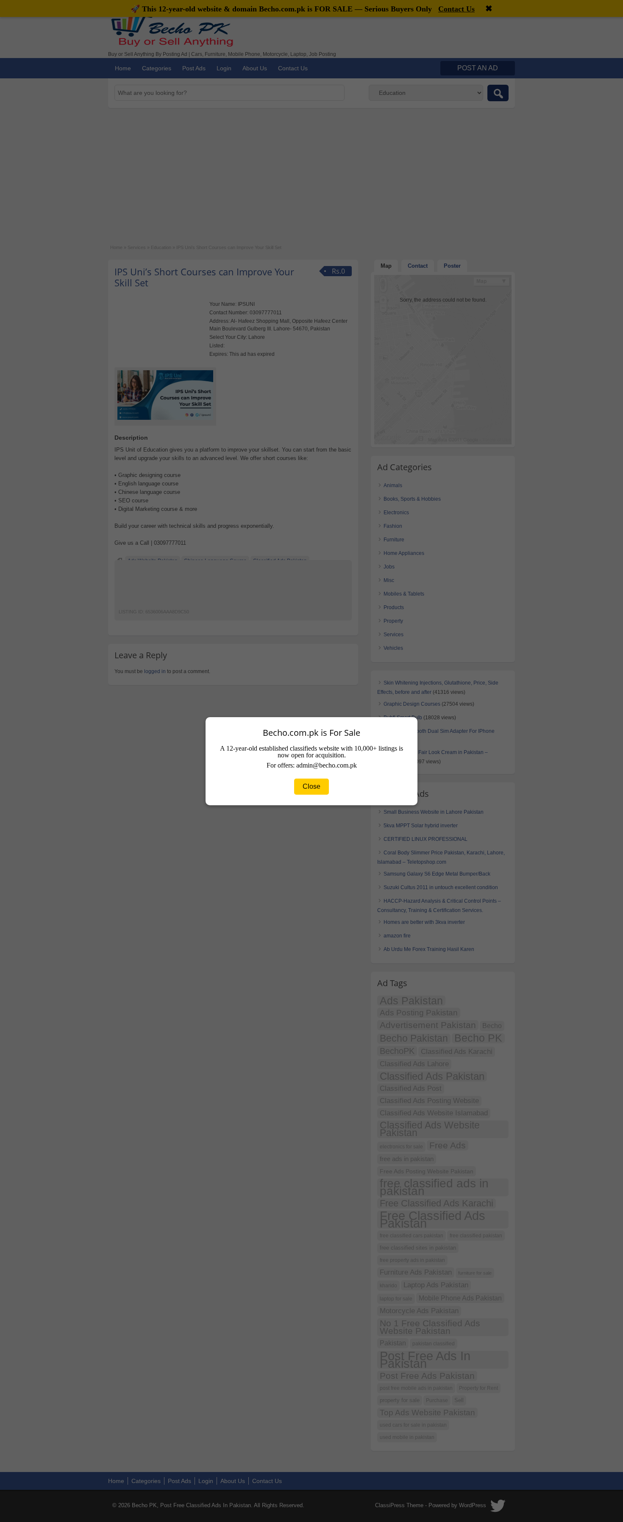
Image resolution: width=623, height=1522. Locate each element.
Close (311, 786)
